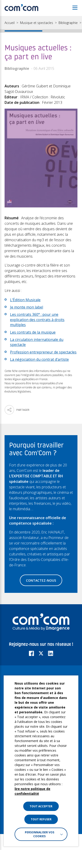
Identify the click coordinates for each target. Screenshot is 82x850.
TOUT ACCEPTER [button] (41, 806)
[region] (41, 24)
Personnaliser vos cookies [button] (39, 834)
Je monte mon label (26, 307)
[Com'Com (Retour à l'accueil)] (21, 8)
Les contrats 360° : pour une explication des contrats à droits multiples (37, 319)
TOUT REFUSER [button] (41, 819)
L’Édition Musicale (25, 299)
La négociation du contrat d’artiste (39, 359)
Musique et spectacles (36, 23)
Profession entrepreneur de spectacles (43, 352)
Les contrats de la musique (33, 332)
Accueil (10, 23)
